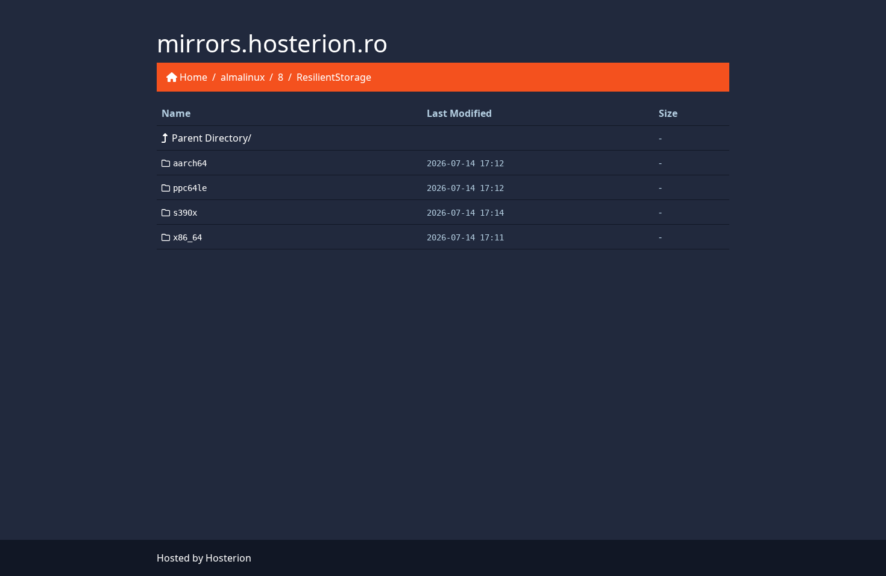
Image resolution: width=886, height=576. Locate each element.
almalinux (243, 77)
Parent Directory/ (211, 138)
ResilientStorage (334, 77)
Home (193, 77)
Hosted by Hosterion (204, 558)
